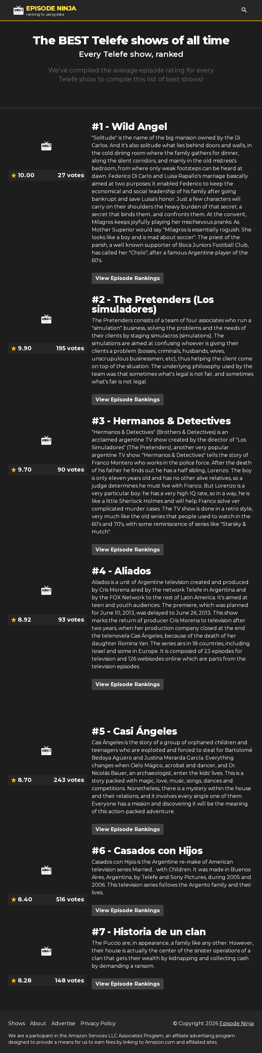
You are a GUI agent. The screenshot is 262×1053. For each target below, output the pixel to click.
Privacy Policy (98, 1023)
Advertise (63, 1023)
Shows (16, 1023)
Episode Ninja (237, 1023)
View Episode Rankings (128, 278)
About (38, 1023)
